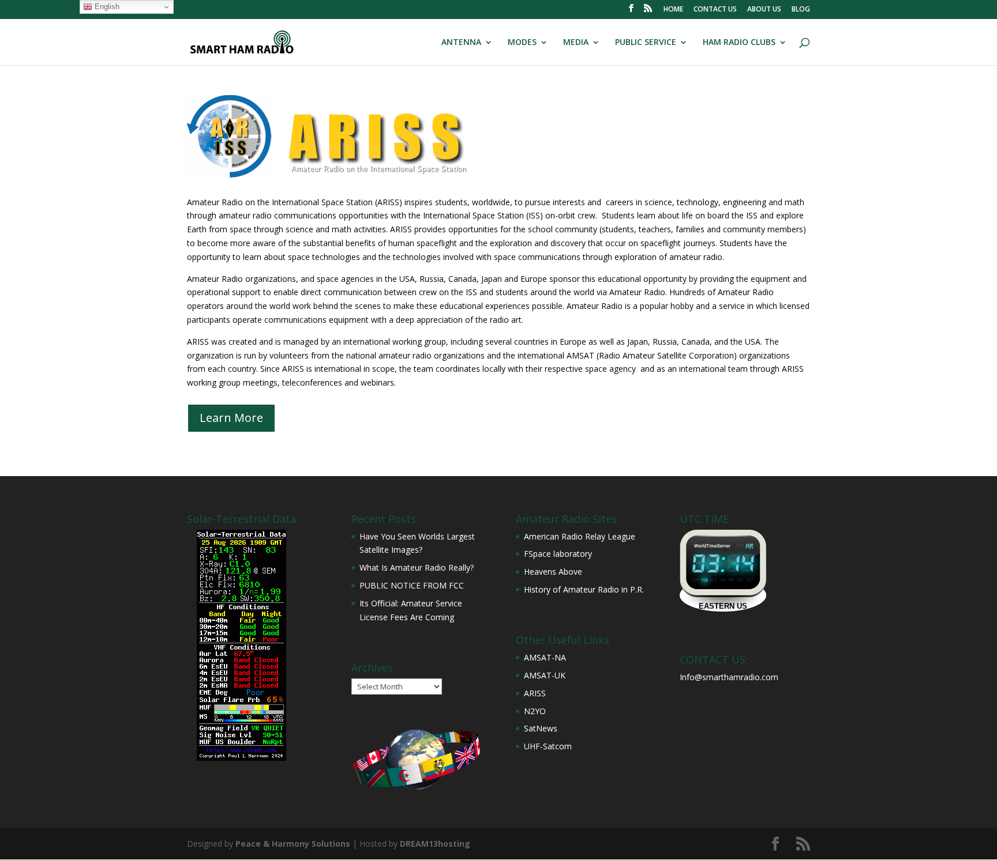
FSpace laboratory (558, 553)
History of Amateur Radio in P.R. (584, 589)
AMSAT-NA (545, 657)
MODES (522, 42)
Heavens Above (553, 571)
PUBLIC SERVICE (645, 42)
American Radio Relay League (579, 536)
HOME (673, 10)
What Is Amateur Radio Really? (416, 567)
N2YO (535, 711)
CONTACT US (715, 10)
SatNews (540, 728)
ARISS (535, 693)
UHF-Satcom (548, 746)
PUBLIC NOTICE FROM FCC (411, 585)
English (105, 6)
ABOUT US (764, 10)
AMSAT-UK (544, 675)
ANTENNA (461, 42)
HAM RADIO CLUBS (739, 42)
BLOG (801, 10)
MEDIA (576, 42)
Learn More (231, 417)
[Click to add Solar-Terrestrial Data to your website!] (241, 757)
